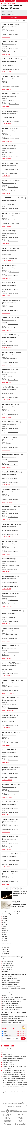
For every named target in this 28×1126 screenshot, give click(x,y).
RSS (17, 1103)
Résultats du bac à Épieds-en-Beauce (12, 1018)
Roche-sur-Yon (13, 358)
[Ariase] (7, 1124)
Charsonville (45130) (7, 961)
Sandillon (10, 669)
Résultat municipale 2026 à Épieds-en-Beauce (14, 1016)
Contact (5, 1103)
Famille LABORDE (6, 71)
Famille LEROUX (6, 313)
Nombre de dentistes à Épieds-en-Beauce (13, 988)
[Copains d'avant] (7, 1121)
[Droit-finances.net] (20, 1118)
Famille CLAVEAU (6, 193)
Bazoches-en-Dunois (13, 791)
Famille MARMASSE (7, 467)
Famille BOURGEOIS (7, 261)
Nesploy (11, 152)
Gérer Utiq (24, 1105)
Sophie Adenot (6, 1052)
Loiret (13, 3)
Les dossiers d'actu (8, 1035)
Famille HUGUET (6, 124)
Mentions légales (10, 1106)
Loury (9, 135)
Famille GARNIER (6, 382)
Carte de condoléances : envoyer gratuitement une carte (19, 893)
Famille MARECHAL (7, 330)
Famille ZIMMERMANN (8, 710)
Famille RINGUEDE (7, 141)
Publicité (25, 1102)
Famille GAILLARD (6, 89)
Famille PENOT (6, 832)
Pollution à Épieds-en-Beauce (10, 984)
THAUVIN (5, 918)
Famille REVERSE (6, 417)
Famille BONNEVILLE (7, 484)
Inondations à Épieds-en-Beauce (11, 986)
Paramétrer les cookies (16, 1105)
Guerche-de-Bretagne (14, 860)
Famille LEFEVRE (6, 658)
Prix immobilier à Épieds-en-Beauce (12, 1007)
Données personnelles (6, 1105)
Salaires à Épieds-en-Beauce (9, 978)
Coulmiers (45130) (7, 967)
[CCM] (20, 1115)
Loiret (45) (5, 971)
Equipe (12, 1102)
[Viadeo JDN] (20, 1121)
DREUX (4, 946)
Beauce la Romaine (13, 411)
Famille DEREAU (6, 158)
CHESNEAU (5, 954)
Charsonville (12, 617)
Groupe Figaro (18, 1106)
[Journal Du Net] (7, 1118)
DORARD (4, 928)
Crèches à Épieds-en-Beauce (10, 1003)
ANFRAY (4, 938)
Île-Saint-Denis (13, 634)
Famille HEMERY (6, 278)
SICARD (4, 916)
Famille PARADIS (6, 365)
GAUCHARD (5, 952)
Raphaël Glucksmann (8, 1064)
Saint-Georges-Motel (13, 652)
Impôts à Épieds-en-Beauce (9, 990)
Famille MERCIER (6, 571)
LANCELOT (5, 940)
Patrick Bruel (5, 1051)
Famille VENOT (6, 519)
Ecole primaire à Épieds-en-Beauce (11, 1001)
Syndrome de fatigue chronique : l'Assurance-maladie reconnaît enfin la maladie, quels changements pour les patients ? (14, 1058)
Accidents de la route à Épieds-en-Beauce (13, 997)
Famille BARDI (5, 884)
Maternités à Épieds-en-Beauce (10, 1005)
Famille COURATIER (7, 675)
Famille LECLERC (6, 226)
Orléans (10, 65)
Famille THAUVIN (6, 849)
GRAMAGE (5, 950)
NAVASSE (4, 942)
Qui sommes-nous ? (5, 1102)
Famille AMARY (6, 37)
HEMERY (4, 936)
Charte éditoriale (18, 1102)
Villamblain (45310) (7, 969)
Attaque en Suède (7, 1062)
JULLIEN (4, 926)
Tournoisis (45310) (7, 963)
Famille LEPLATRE (7, 606)
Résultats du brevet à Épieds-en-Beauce (13, 1020)
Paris (9, 443)
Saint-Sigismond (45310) (8, 965)
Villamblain (11, 721)
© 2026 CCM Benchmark (14, 1108)
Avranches (11, 204)
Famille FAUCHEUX (7, 797)
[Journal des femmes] (7, 1115)
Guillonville (11, 100)
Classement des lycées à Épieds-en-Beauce (14, 999)
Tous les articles (11, 1103)
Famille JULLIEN (6, 176)
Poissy (10, 341)
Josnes (10, 82)
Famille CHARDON (7, 502)
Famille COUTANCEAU (8, 693)
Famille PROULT (6, 106)
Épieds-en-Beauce (14, 34)
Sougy (10, 376)
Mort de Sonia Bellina (8, 1049)
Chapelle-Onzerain (14, 272)
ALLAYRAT (5, 932)
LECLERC (4, 924)
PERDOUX (5, 930)
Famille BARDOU (6, 728)
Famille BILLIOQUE (7, 347)
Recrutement (21, 1103)
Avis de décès (7, 3)
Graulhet (10, 877)
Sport (4, 1033)
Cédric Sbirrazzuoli (7, 1054)
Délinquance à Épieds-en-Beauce (11, 982)
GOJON (4, 922)
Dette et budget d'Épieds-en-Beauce (12, 992)
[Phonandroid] (20, 1124)
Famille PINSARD (6, 623)
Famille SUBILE (6, 867)
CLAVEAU (4, 920)
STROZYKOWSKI (6, 944)
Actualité (5, 1031)
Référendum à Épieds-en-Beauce (11, 1009)
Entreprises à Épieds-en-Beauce (11, 980)
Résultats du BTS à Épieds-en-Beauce (12, 1022)
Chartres (10, 393)
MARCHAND (5, 948)
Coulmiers (11, 30)
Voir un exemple (21, 1031)
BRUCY (4, 934)
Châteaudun (11, 117)
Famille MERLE (6, 450)
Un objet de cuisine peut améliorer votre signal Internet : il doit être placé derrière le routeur (13, 1092)
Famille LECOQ (6, 399)
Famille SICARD (6, 554)
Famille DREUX (6, 54)
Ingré (9, 254)
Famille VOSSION (6, 814)
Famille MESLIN (6, 641)
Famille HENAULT (6, 243)
